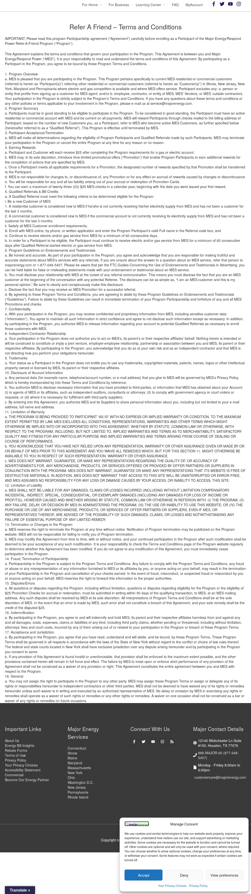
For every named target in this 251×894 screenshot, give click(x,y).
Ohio (71, 777)
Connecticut (77, 748)
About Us (12, 740)
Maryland (75, 762)
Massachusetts (79, 767)
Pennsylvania (78, 792)
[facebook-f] (215, 3)
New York (75, 772)
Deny (184, 875)
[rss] (172, 741)
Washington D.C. (81, 782)
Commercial (14, 774)
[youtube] (231, 3)
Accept (143, 875)
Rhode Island (78, 797)
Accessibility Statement (23, 769)
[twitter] (223, 3)
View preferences (224, 875)
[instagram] (239, 3)
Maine (72, 757)
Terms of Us (14, 755)
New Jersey (77, 787)
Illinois (72, 753)
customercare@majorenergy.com (220, 777)
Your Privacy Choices (172, 885)
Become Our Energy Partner (27, 779)
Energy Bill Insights (19, 745)
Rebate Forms (16, 750)
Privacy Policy (198, 885)
